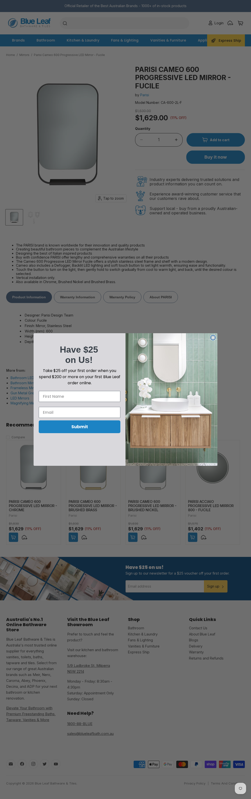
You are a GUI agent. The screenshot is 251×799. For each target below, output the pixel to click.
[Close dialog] (213, 337)
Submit (79, 427)
